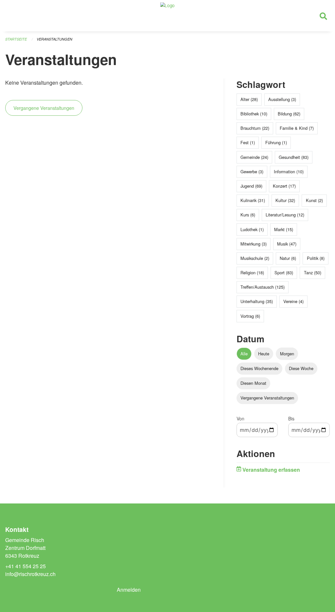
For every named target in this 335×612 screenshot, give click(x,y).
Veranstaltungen (54, 39)
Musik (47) (286, 244)
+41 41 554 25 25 (25, 566)
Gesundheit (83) (294, 157)
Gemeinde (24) (254, 157)
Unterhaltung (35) (256, 301)
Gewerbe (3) (251, 171)
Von (240, 418)
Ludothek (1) (252, 229)
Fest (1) (247, 142)
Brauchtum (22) (254, 128)
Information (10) (289, 171)
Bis (291, 418)
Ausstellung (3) (282, 99)
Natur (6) (288, 258)
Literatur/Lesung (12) (285, 215)
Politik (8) (316, 258)
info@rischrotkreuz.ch (30, 574)
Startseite (16, 39)
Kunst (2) (314, 200)
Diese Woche (301, 368)
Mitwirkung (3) (253, 244)
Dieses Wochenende (259, 368)
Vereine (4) (293, 301)
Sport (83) (283, 272)
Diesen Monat (253, 383)
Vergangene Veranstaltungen (43, 107)
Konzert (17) (284, 186)
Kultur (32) (285, 200)
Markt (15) (283, 229)
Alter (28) (249, 99)
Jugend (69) (251, 186)
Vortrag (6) (250, 316)
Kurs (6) (247, 215)
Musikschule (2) (254, 258)
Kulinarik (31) (252, 200)
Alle (244, 353)
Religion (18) (252, 272)
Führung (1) (276, 142)
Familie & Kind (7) (297, 128)
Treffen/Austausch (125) (262, 287)
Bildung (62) (289, 113)
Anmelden (129, 589)
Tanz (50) (312, 272)
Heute (263, 353)
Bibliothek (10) (253, 113)
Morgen (287, 353)
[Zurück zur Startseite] (167, 15)
